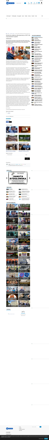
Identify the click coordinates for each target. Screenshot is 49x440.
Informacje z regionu (8, 38)
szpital (7, 118)
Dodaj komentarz (27, 159)
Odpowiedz (16, 164)
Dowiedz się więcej (41, 438)
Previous (6, 178)
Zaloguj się (41, 0)
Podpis (26, 154)
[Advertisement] (24, 10)
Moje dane (20, 430)
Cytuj (19, 164)
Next (29, 178)
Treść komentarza (9, 154)
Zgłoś (25, 164)
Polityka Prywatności (22, 429)
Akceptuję (46, 438)
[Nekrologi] (18, 178)
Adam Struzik (9, 118)
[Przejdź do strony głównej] (10, 3)
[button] (42, 16)
